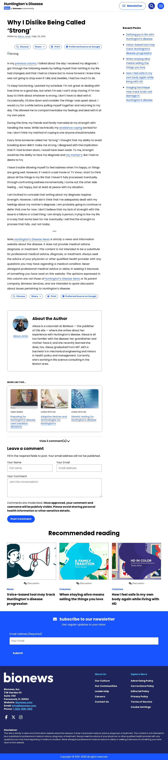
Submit (18, 653)
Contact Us (102, 701)
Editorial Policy (140, 691)
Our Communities (106, 686)
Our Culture (102, 680)
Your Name (14, 462)
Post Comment (21, 519)
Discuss (24, 46)
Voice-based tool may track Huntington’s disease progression (140, 49)
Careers (100, 696)
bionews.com (24, 702)
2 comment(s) (53, 441)
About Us (100, 674)
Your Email (63, 462)
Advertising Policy (142, 680)
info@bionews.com (24, 705)
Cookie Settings (141, 707)
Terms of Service (141, 701)
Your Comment (17, 476)
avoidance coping (70, 128)
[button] (132, 6)
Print (56, 46)
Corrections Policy (142, 686)
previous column (25, 63)
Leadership (102, 691)
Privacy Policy (139, 696)
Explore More (139, 674)
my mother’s (74, 155)
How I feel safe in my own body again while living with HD (140, 77)
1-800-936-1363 (22, 709)
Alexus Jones (24, 36)
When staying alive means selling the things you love (138, 63)
